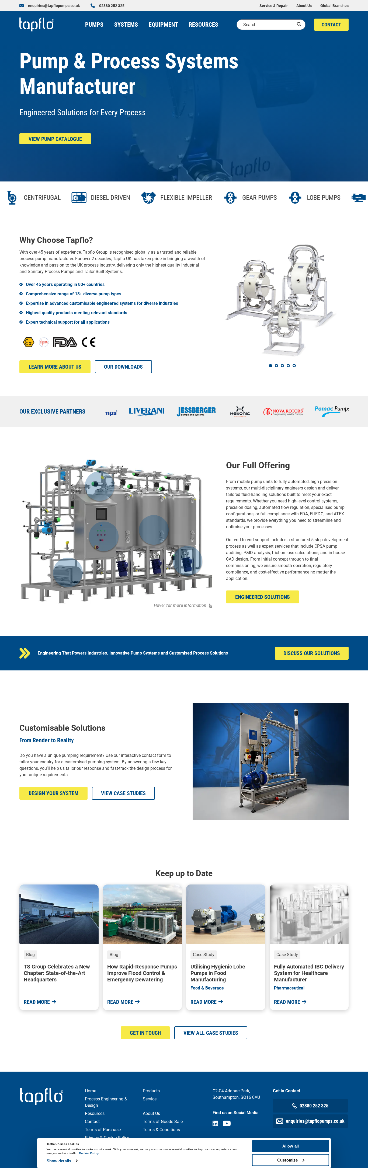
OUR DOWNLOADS (123, 366)
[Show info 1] (68, 572)
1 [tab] (270, 365)
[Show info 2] (99, 486)
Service (150, 1098)
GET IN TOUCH (145, 1033)
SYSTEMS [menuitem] (126, 24)
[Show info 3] (104, 536)
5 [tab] (294, 365)
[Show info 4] (154, 530)
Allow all (290, 1146)
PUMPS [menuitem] (94, 24)
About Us (151, 1113)
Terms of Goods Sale (163, 1121)
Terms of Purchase (103, 1129)
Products (151, 1090)
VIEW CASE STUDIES (123, 793)
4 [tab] (288, 365)
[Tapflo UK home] (36, 25)
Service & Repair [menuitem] (273, 6)
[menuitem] (49, 6)
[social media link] (215, 1123)
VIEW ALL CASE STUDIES (210, 1033)
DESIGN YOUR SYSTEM (53, 793)
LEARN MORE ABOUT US (55, 366)
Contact (92, 1121)
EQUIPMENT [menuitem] (163, 24)
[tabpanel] (281, 300)
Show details (59, 1161)
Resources (95, 1113)
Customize (287, 1159)
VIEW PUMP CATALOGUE (55, 139)
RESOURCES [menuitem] (203, 24)
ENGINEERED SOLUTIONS (262, 597)
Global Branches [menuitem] (334, 6)
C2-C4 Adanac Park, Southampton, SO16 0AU (236, 1094)
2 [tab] (276, 365)
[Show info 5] (187, 561)
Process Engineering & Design (106, 1102)
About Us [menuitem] (304, 6)
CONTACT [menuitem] (331, 24)
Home (90, 1090)
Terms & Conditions (161, 1129)
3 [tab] (282, 365)
